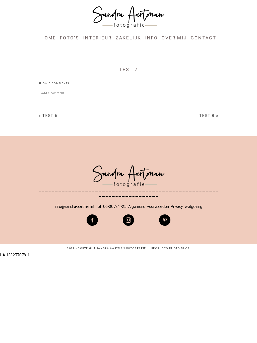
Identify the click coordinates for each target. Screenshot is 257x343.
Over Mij (174, 37)
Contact (203, 37)
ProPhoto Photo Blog (170, 248)
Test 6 (50, 115)
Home (48, 37)
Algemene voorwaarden (148, 206)
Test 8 (207, 115)
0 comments (54, 83)
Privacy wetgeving (186, 206)
